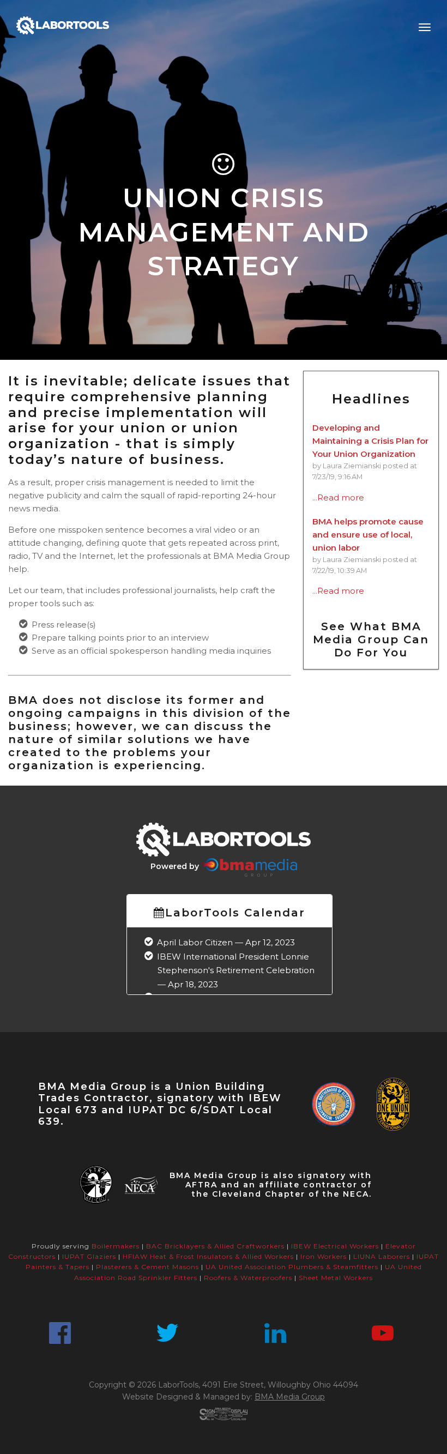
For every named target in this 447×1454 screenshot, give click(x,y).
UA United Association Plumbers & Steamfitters (292, 1267)
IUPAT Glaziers (89, 1256)
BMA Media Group (290, 1397)
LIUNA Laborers (381, 1256)
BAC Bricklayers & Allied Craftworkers (215, 1246)
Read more (340, 497)
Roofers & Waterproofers (248, 1278)
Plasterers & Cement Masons (147, 1267)
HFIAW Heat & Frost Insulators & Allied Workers (208, 1256)
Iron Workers (323, 1256)
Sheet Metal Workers (336, 1278)
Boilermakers (116, 1246)
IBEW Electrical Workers (335, 1246)
